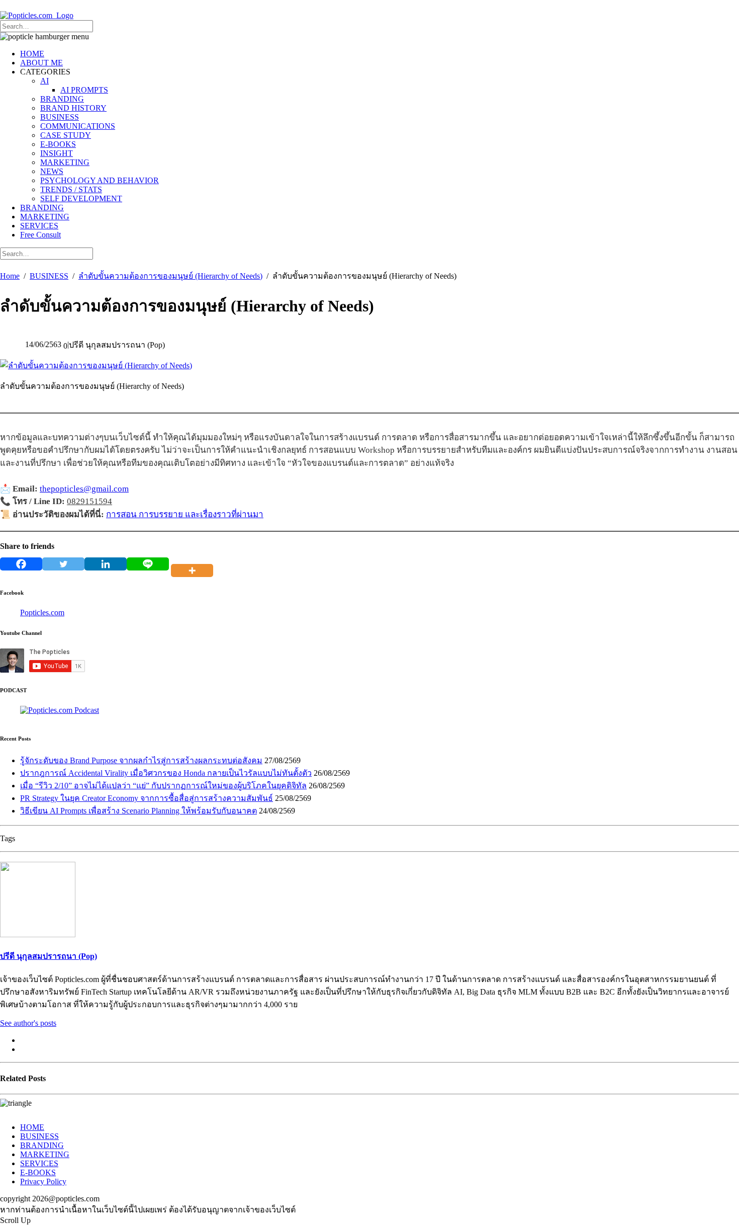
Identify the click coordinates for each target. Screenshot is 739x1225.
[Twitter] (63, 563)
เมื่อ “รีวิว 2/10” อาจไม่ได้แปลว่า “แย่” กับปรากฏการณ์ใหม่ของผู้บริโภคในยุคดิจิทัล (163, 785)
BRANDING (62, 99)
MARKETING (64, 162)
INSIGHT (56, 153)
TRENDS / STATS (71, 189)
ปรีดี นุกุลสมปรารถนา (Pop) (48, 956)
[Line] (148, 563)
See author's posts (28, 1023)
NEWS (51, 171)
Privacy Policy (43, 1181)
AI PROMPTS (84, 90)
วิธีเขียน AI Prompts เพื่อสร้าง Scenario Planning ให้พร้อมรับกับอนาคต (138, 810)
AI (44, 80)
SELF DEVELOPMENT (81, 198)
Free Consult (40, 234)
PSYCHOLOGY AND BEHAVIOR (99, 180)
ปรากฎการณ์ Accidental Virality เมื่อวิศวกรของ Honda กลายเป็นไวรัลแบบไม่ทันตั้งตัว (166, 773)
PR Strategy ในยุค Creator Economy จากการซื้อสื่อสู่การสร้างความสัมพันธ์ (146, 798)
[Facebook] (21, 563)
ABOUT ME (41, 62)
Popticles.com (42, 612)
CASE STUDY (65, 135)
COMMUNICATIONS (77, 126)
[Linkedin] (105, 563)
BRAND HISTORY (73, 108)
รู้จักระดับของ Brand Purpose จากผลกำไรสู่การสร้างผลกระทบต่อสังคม (141, 760)
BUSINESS (59, 117)
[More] (194, 564)
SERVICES (39, 225)
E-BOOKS (58, 144)
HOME (32, 53)
